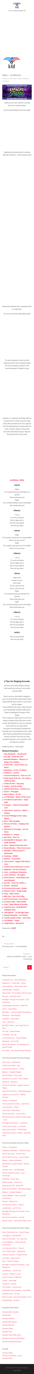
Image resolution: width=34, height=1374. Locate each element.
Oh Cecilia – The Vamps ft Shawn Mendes (16, 1050)
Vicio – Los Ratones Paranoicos (15, 872)
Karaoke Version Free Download (13, 1338)
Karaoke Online (7, 1353)
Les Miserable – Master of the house (17, 797)
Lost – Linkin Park (8, 1022)
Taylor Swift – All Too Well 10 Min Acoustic (17, 993)
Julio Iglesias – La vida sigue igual (16, 912)
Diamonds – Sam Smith (10, 1041)
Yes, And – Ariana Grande (11, 1031)
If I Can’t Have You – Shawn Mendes (14, 1038)
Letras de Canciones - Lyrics (12, 1356)
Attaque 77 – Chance (11, 835)
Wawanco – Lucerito (11, 773)
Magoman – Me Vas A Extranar (15, 869)
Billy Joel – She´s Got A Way (14, 896)
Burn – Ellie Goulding (12, 821)
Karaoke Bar (6, 1315)
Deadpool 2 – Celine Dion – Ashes (14, 983)
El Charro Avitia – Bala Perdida (15, 902)
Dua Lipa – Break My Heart (13, 757)
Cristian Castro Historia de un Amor (17, 867)
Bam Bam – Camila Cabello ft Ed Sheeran (16, 1012)
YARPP (13, 928)
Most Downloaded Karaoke (11, 1342)
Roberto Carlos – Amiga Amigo (15, 891)
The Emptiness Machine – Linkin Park (15, 1005)
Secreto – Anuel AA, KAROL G (15, 883)
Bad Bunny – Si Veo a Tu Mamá (15, 770)
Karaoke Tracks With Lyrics (11, 1335)
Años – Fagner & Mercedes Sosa (15, 845)
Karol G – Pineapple (11, 792)
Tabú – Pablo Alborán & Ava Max (16, 904)
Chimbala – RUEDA (11, 856)
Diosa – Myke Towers (11, 894)
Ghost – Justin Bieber (9, 1009)
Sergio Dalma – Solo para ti (14, 923)
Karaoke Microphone (9, 1322)
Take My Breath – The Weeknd (15, 754)
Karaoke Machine (8, 1318)
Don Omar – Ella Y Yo (11, 837)
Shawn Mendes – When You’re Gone (17, 848)
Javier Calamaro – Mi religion (14, 875)
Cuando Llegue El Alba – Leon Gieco (17, 918)
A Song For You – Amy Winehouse (14, 980)
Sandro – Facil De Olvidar (13, 786)
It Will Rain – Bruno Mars (10, 1019)
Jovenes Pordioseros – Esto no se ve (17, 775)
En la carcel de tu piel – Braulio (15, 888)
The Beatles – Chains (12, 920)
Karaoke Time (7, 1332)
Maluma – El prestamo (12, 859)
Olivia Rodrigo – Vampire (10, 990)
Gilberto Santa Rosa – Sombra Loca (17, 789)
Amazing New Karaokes (10, 1312)
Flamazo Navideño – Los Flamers (16, 915)
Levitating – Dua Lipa (9, 1035)
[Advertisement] (17, 32)
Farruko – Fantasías (11, 886)
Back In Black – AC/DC (12, 794)
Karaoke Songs (7, 1328)
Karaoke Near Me (8, 1325)
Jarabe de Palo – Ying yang (14, 783)
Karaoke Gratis (7, 1358)
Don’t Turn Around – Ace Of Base (16, 899)
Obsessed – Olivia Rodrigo (11, 1015)
